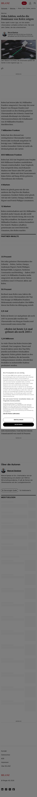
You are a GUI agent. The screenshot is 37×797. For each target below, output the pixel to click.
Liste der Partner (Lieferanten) (11, 413)
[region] (18, 398)
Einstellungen (18, 419)
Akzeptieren (18, 424)
